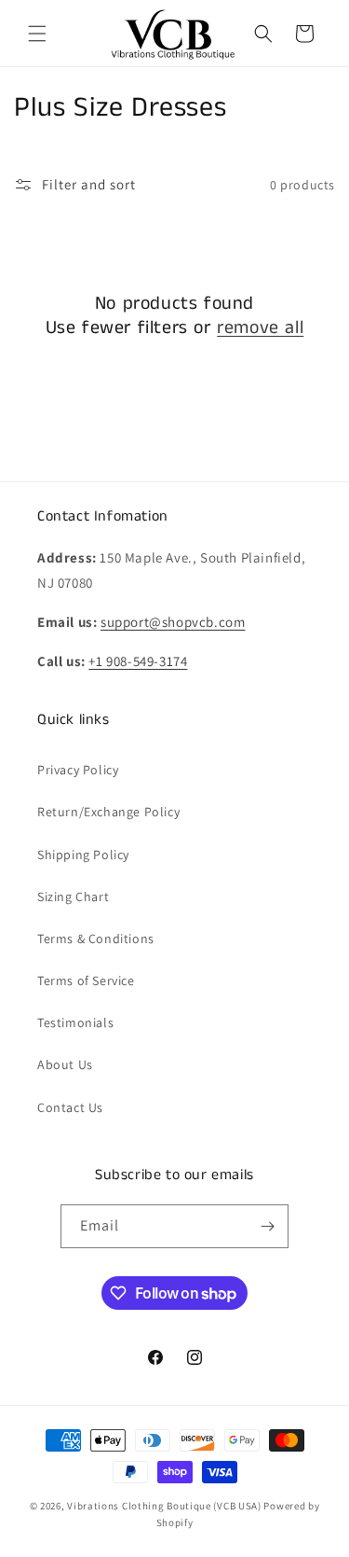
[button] (37, 33)
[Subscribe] (267, 1226)
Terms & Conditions (95, 938)
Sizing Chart (73, 896)
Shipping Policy (83, 854)
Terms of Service (86, 980)
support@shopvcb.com (173, 622)
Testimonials (75, 1022)
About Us (65, 1064)
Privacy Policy (77, 769)
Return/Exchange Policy (108, 811)
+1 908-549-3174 (137, 661)
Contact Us (70, 1107)
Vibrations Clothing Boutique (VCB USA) (164, 1505)
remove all (260, 328)
